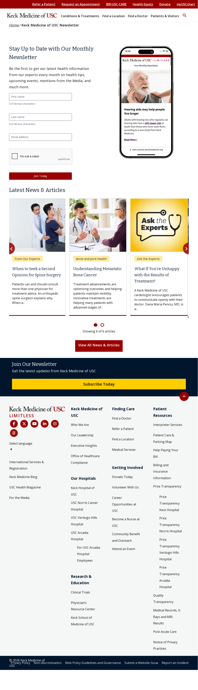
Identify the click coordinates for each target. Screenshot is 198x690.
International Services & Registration (26, 465)
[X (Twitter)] (24, 423)
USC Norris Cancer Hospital (84, 506)
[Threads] (14, 433)
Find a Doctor (121, 418)
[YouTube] (34, 423)
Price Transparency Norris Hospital (170, 524)
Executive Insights (84, 445)
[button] (185, 13)
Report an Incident (175, 663)
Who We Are (80, 425)
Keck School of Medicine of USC (82, 620)
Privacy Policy (20, 663)
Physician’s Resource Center (83, 606)
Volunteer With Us (125, 487)
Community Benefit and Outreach (126, 537)
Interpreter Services (167, 425)
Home (14, 25)
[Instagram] (54, 423)
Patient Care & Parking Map (163, 438)
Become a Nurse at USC (126, 522)
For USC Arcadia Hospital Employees (88, 554)
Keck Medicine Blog (23, 477)
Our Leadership (82, 435)
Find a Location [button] (113, 16)
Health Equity (143, 4)
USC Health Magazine (25, 487)
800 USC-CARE (116, 4)
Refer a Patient (43, 4)
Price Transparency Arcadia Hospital (169, 577)
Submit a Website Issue (141, 663)
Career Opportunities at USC (124, 504)
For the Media (19, 498)
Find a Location (123, 439)
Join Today (40, 176)
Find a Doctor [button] (138, 16)
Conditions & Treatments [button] (80, 16)
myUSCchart (186, 4)
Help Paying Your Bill (165, 453)
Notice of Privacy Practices (165, 645)
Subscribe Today (99, 384)
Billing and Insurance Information (162, 471)
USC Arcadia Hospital (79, 536)
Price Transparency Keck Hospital (169, 503)
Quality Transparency (163, 598)
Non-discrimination (48, 663)
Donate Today (122, 477)
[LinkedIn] (44, 423)
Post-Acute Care (165, 632)
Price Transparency (167, 486)
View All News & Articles (99, 345)
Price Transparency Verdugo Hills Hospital (169, 549)
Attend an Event (123, 549)
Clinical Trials (80, 592)
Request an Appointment (81, 4)
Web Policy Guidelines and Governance (93, 663)
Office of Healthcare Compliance (85, 459)
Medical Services (124, 450)
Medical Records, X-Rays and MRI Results (167, 616)
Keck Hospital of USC (82, 491)
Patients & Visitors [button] (165, 16)
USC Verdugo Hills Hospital (84, 520)
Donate (165, 4)
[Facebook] (14, 423)
